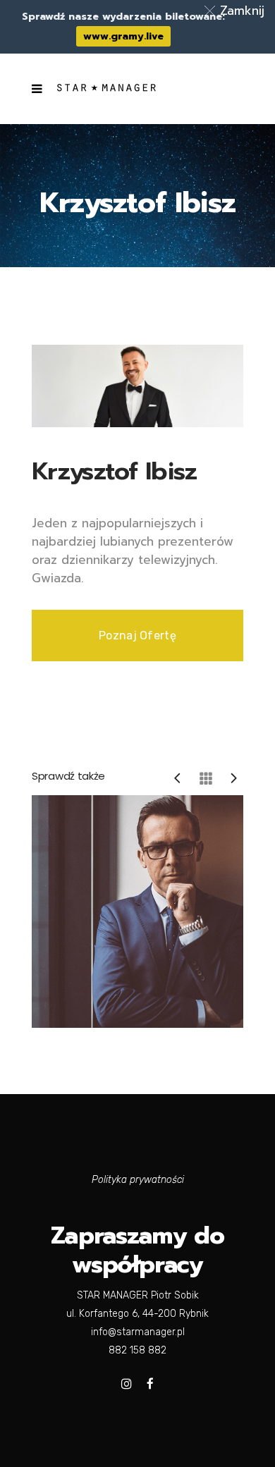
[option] (137, 911)
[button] (237, 10)
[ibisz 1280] (137, 385)
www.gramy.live (123, 36)
